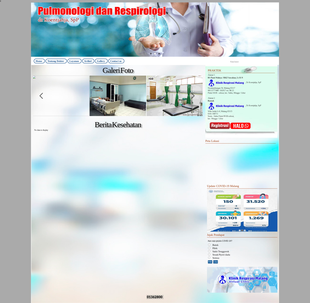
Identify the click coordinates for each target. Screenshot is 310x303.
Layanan (74, 61)
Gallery (101, 61)
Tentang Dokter (55, 61)
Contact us (116, 61)
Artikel (88, 61)
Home (39, 61)
